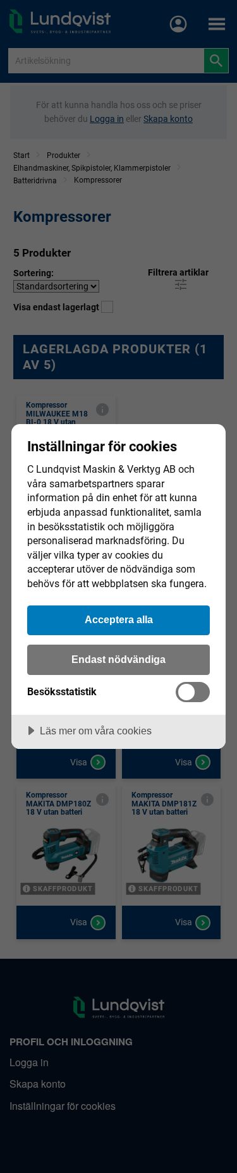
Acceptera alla (119, 619)
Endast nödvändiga (118, 659)
